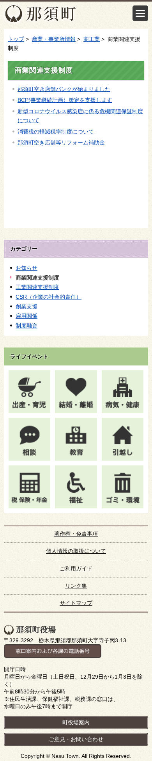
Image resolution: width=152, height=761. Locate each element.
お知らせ (26, 268)
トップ (16, 39)
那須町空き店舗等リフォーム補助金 (61, 142)
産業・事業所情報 (54, 39)
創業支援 (26, 306)
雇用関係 (26, 316)
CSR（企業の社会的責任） (48, 297)
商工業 (91, 39)
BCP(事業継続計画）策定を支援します (65, 100)
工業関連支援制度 (37, 287)
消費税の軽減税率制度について (56, 131)
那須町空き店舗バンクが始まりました (64, 89)
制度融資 (26, 326)
